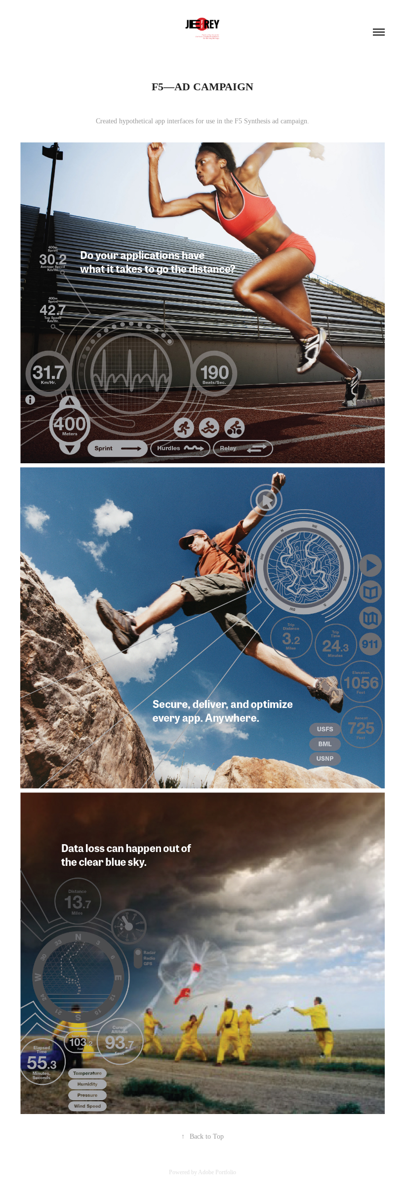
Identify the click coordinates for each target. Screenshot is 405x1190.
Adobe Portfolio (217, 1172)
